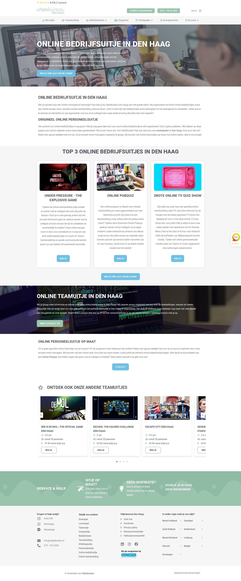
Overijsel (188, 520)
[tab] (172, 521)
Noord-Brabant (169, 537)
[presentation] (41, 415)
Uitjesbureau (88, 573)
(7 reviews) (52, 2)
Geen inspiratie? (141, 482)
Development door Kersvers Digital (187, 573)
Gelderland (189, 529)
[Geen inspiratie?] (121, 488)
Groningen (167, 554)
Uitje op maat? (92, 482)
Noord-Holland (169, 520)
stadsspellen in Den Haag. (169, 130)
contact (59, 134)
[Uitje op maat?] (80, 488)
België (187, 546)
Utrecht (166, 546)
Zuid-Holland (168, 529)
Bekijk (48, 450)
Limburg (188, 537)
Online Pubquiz (49, 357)
